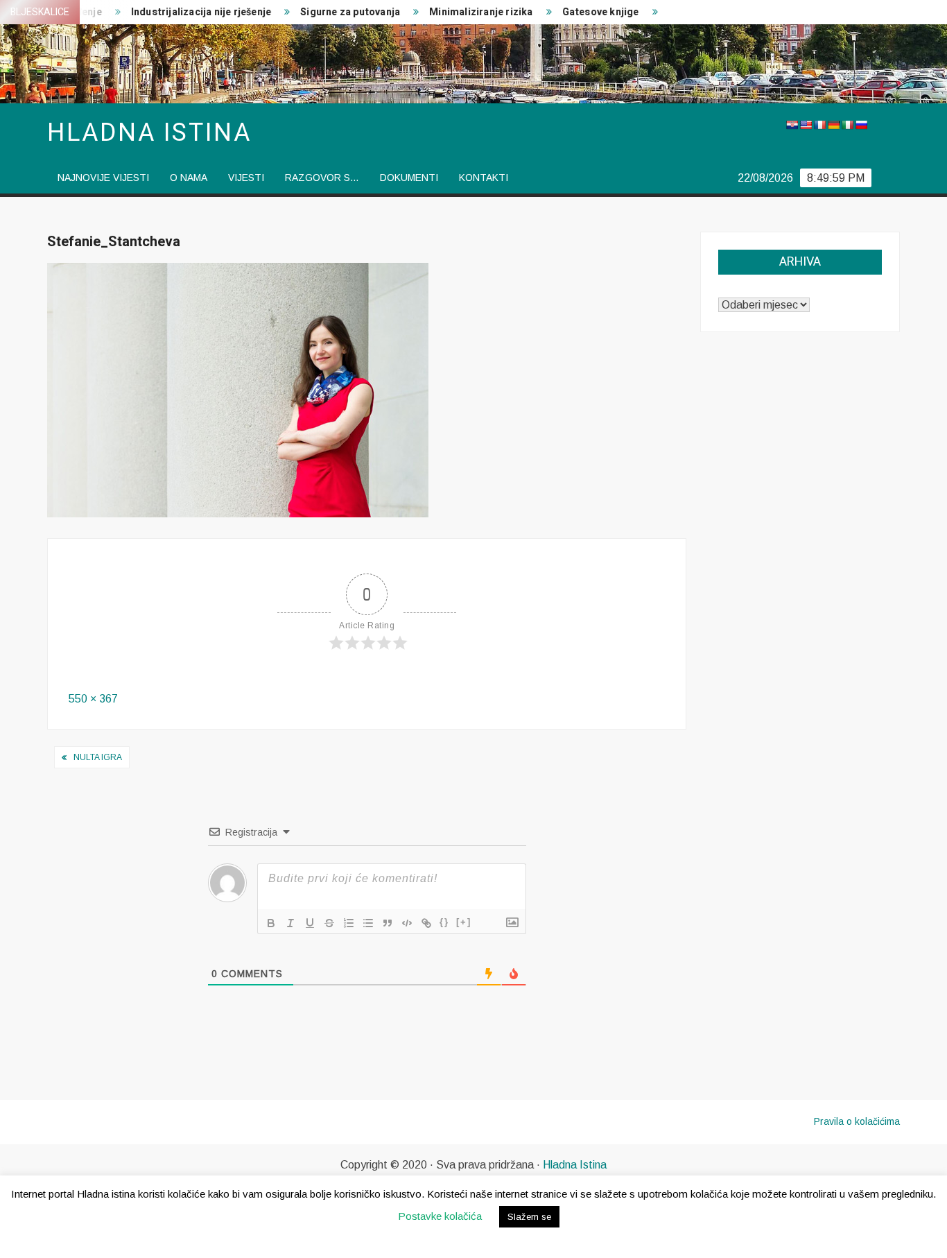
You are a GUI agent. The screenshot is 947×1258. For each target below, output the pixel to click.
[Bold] (271, 923)
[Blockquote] (387, 923)
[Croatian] (791, 124)
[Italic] (290, 923)
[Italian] (847, 124)
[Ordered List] (348, 923)
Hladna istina (149, 132)
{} (444, 922)
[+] (463, 922)
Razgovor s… (322, 177)
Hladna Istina (575, 1165)
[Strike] (329, 923)
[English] (805, 124)
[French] (819, 124)
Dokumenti (409, 177)
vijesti (246, 177)
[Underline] (310, 923)
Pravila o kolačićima (857, 1121)
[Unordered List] (368, 923)
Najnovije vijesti (103, 177)
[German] (833, 124)
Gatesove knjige (582, 12)
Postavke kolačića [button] (440, 1216)
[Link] (426, 923)
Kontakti (483, 177)
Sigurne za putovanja (331, 12)
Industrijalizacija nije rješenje (182, 12)
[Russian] (861, 124)
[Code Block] (407, 923)
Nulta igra (97, 757)
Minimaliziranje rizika (462, 12)
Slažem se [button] (529, 1217)
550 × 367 (93, 699)
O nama (188, 177)
